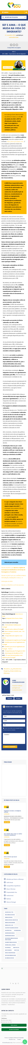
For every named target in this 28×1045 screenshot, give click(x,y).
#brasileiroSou (8, 917)
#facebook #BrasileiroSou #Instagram (11, 939)
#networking (8, 950)
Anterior (9, 698)
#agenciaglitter (9, 912)
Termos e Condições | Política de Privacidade (14, 1037)
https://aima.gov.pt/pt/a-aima (15, 141)
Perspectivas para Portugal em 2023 (15, 651)
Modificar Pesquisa (11, 17)
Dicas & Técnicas (8, 67)
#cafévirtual (8, 930)
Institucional (9, 895)
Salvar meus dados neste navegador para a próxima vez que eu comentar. (13, 729)
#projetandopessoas (10, 952)
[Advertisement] (14, 780)
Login (26, 12)
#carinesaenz (17, 930)
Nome (5, 716)
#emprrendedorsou (15, 671)
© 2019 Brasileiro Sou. (8, 1042)
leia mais (7, 822)
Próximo (18, 698)
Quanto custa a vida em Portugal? (14, 629)
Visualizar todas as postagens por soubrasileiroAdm (17, 688)
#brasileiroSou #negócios (11, 920)
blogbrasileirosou (9, 958)
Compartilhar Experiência (13, 886)
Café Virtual (9, 882)
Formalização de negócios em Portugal (15, 640)
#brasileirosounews (10, 922)
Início (13, 52)
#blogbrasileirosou (10, 914)
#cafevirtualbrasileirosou (11, 928)
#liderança (7, 673)
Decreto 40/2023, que (13, 570)
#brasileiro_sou (8, 669)
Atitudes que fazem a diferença (15, 879)
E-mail (5, 720)
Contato (19, 1039)
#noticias (16, 950)
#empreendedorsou (10, 933)
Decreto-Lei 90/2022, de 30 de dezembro (12, 585)
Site (5, 725)
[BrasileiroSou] (14, 5)
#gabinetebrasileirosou (11, 942)
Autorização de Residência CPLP (14, 653)
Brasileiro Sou (12, 1039)
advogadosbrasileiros (10, 955)
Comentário (7, 734)
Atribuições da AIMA (7, 581)
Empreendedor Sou (11, 892)
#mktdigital (16, 947)
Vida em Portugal (11, 902)
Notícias (8, 899)
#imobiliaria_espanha (10, 945)
